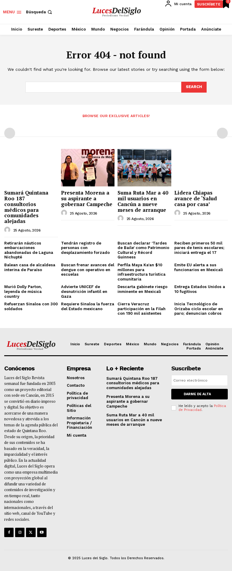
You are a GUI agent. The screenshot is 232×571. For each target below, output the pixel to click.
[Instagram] (19, 532)
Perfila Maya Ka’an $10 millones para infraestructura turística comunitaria (142, 272)
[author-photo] (8, 230)
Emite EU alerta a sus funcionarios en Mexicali (199, 267)
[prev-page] (9, 133)
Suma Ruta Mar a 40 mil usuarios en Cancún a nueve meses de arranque (143, 201)
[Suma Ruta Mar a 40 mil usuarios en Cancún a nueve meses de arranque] (144, 167)
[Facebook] (9, 532)
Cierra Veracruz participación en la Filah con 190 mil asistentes (142, 309)
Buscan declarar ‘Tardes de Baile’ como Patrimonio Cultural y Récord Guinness (143, 250)
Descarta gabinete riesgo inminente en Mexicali (142, 289)
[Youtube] (42, 532)
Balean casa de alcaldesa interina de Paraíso (29, 267)
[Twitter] (30, 532)
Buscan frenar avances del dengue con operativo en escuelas (87, 270)
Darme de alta (197, 394)
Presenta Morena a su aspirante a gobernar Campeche (86, 198)
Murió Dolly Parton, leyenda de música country (23, 291)
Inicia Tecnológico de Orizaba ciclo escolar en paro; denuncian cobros (198, 309)
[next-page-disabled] (222, 133)
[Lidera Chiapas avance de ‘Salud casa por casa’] (201, 167)
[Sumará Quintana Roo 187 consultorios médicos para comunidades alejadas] (31, 167)
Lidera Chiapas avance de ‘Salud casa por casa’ (195, 198)
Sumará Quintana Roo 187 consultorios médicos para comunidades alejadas (26, 206)
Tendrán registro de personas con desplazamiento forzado (85, 248)
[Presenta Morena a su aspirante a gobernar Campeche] (88, 167)
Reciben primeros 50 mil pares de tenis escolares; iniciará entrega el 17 (199, 248)
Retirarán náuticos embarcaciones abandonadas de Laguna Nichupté (28, 250)
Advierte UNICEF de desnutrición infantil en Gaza (84, 291)
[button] (39, 12)
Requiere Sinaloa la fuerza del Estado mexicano (87, 306)
